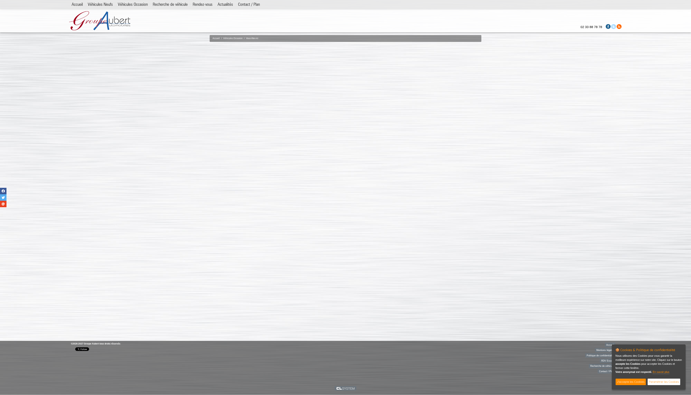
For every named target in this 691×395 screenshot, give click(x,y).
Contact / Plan (249, 4)
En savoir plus (661, 371)
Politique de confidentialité (600, 353)
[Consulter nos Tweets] (613, 26)
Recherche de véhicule (170, 4)
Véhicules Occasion (133, 4)
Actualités (225, 4)
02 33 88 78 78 (591, 27)
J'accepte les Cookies (631, 381)
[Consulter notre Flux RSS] (619, 26)
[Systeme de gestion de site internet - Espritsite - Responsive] (346, 386)
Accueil (77, 4)
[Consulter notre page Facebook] (608, 26)
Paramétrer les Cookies (664, 381)
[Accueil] (99, 20)
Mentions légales (605, 348)
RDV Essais (607, 359)
